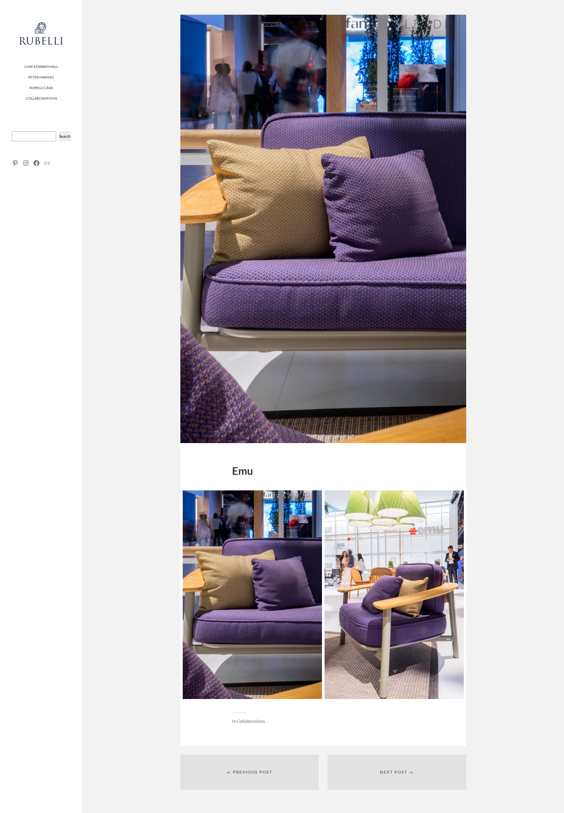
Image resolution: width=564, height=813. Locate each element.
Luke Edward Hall (41, 66)
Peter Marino (41, 77)
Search (64, 136)
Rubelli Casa (41, 88)
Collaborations (41, 98)
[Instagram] (25, 163)
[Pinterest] (15, 163)
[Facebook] (36, 163)
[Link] (47, 163)
